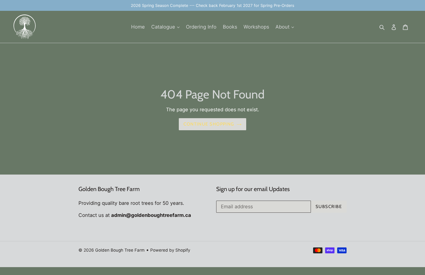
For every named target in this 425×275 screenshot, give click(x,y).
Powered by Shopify (170, 250)
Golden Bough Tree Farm (120, 250)
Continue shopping (208, 124)
